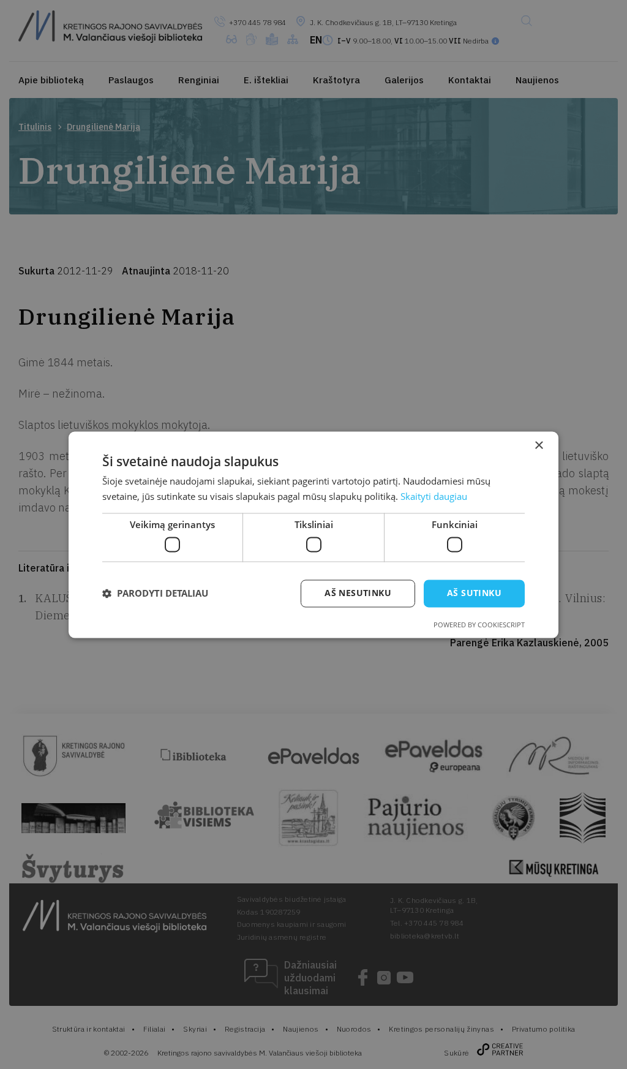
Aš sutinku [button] (474, 593)
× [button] (538, 445)
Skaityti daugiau (433, 496)
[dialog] (313, 534)
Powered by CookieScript (479, 624)
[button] (155, 593)
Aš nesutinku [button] (358, 593)
